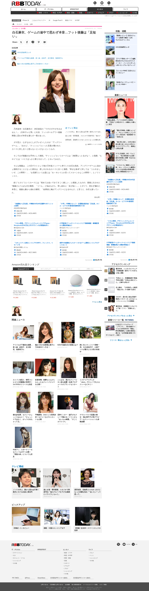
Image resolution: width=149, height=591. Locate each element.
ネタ (14, 555)
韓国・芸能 (70, 13)
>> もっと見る (97, 302)
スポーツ (90, 13)
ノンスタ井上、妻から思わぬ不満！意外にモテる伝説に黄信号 (86, 132)
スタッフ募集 (103, 584)
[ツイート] (21, 42)
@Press (27, 578)
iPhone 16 (26, 20)
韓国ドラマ (68, 20)
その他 (134, 13)
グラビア (101, 13)
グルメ (92, 553)
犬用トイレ (90, 269)
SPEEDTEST (74, 9)
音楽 (80, 13)
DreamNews (41, 578)
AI (49, 20)
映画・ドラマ (43, 13)
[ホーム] (13, 24)
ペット (92, 555)
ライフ (125, 9)
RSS (136, 544)
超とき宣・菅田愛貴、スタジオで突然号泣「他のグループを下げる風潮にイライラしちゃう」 (97, 136)
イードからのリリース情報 (90, 584)
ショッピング (122, 13)
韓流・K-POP (57, 13)
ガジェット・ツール (19, 558)
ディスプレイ (68, 269)
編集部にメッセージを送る (95, 144)
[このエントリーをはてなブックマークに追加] (44, 42)
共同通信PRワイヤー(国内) (58, 578)
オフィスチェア (46, 269)
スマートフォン (17, 553)
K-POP (77, 20)
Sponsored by (88, 260)
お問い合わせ (44, 584)
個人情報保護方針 (76, 584)
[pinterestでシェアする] (38, 42)
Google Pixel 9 (57, 20)
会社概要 (67, 584)
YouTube (128, 544)
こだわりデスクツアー (39, 20)
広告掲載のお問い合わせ (56, 584)
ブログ (111, 13)
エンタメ (100, 9)
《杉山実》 (97, 197)
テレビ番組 (73, 128)
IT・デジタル (49, 9)
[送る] (32, 42)
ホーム (23, 9)
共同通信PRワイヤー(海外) (81, 578)
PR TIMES (15, 578)
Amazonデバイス (23, 269)
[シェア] (27, 42)
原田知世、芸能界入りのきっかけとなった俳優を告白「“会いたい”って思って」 (92, 140)
